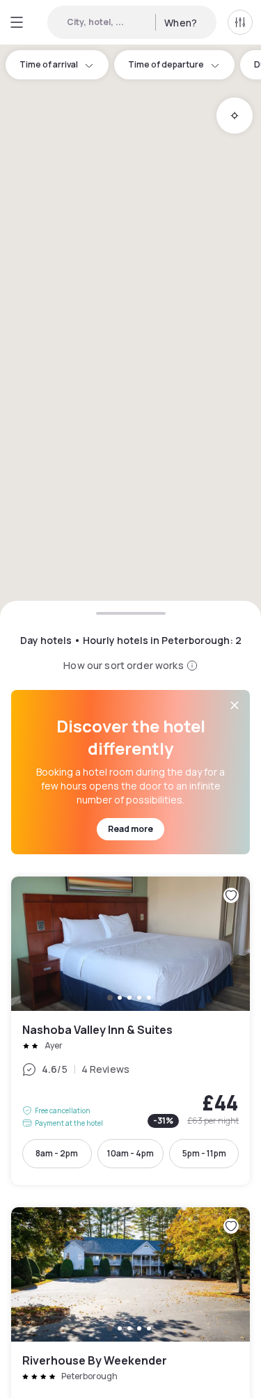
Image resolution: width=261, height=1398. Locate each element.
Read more (130, 829)
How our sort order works (123, 665)
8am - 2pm (56, 1153)
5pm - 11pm (204, 1153)
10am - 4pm (130, 1153)
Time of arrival (48, 64)
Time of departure (166, 64)
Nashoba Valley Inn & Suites (130, 1031)
